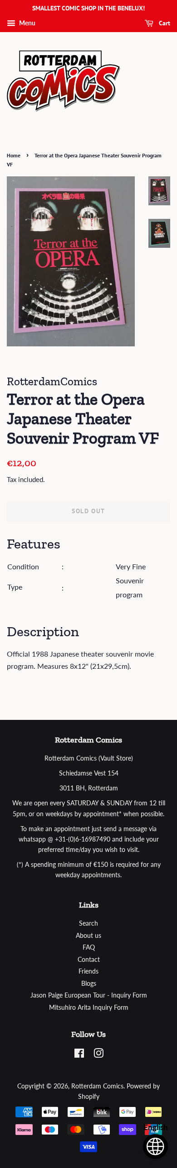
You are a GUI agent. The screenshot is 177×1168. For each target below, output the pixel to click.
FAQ (89, 947)
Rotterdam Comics (97, 1086)
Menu (26, 23)
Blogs (88, 983)
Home (13, 155)
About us (88, 935)
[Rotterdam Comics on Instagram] (98, 1055)
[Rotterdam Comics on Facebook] (79, 1055)
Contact (89, 959)
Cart (163, 23)
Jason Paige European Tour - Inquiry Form (88, 995)
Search (88, 923)
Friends (88, 971)
